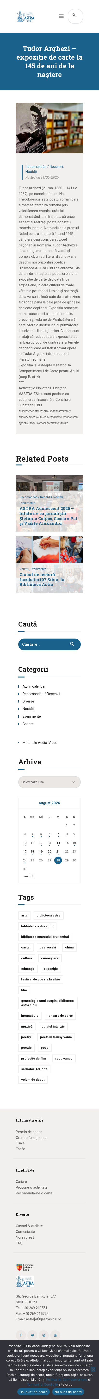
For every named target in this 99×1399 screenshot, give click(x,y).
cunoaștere (50, 958)
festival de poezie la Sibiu (40, 979)
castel (26, 947)
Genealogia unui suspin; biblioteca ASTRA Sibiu (47, 1003)
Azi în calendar (34, 686)
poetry (26, 1037)
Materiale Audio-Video (40, 742)
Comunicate (25, 1232)
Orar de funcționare (31, 1138)
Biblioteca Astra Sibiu (37, 926)
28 (58, 860)
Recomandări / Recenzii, (36, 497)
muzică (26, 1026)
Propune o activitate (32, 1187)
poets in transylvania (56, 1037)
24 (24, 860)
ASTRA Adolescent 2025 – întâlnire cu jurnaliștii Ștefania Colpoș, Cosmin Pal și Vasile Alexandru (48, 516)
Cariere (28, 724)
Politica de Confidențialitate (66, 1379)
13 (49, 843)
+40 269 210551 (34, 1308)
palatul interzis (53, 1026)
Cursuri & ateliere (29, 1226)
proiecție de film (33, 1058)
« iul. (30, 876)
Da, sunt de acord (33, 1392)
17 (24, 851)
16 (74, 843)
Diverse (28, 701)
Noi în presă (25, 1237)
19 (41, 851)
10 (24, 843)
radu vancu (64, 1058)
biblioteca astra (49, 915)
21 (58, 851)
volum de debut (32, 1079)
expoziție (51, 969)
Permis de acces (29, 1132)
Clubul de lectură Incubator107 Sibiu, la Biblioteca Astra (41, 579)
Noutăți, (58, 497)
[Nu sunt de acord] (93, 1369)
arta (24, 915)
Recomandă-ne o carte (34, 1193)
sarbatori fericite (34, 1069)
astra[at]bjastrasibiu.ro (43, 1319)
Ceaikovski (48, 947)
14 (58, 843)
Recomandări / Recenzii (44, 167)
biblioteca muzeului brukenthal (45, 937)
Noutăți (31, 172)
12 (41, 843)
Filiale (20, 1143)
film (24, 990)
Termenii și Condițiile (42, 1384)
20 (49, 851)
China (69, 947)
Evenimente (27, 503)
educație (28, 969)
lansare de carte (60, 1015)
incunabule (29, 1015)
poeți (45, 1047)
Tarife (20, 1149)
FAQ (19, 1243)
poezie (26, 1047)
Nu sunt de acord (68, 1392)
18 (32, 851)
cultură (26, 958)
